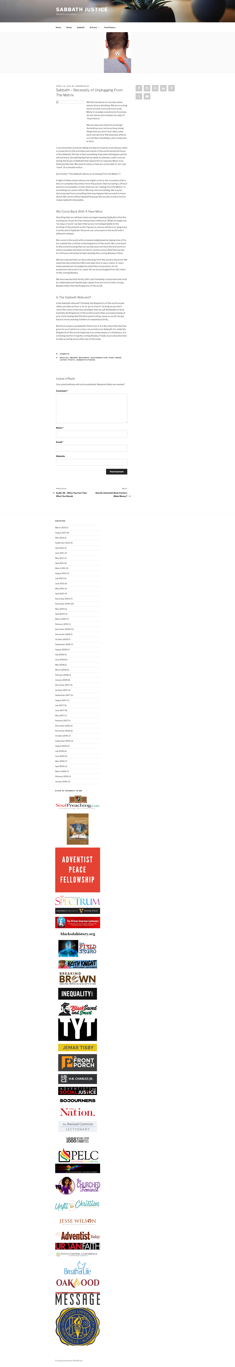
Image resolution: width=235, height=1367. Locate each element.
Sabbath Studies (85, 360)
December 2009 (62, 599)
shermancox (82, 86)
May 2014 (59, 538)
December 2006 (62, 726)
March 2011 (60, 568)
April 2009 (60, 614)
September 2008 (62, 644)
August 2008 (61, 649)
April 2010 (59, 593)
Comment (62, 391)
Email (59, 442)
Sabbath (80, 27)
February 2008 (61, 675)
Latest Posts (67, 360)
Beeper (74, 358)
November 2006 (62, 731)
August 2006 (61, 746)
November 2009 (62, 604)
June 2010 (59, 583)
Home (58, 27)
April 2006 (60, 766)
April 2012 (59, 548)
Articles (93, 27)
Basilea (64, 358)
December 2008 (62, 629)
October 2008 (61, 639)
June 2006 (60, 756)
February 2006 (61, 776)
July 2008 (59, 654)
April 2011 (59, 563)
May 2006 (59, 761)
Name (60, 428)
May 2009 (59, 609)
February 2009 (61, 624)
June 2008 (60, 659)
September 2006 (62, 741)
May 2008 (59, 665)
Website (60, 456)
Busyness (84, 358)
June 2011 (59, 553)
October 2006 (61, 736)
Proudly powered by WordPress (69, 1360)
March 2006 (60, 771)
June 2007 (60, 710)
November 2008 (62, 634)
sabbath (64, 354)
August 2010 (61, 573)
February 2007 (61, 720)
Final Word (115, 358)
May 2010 (59, 588)
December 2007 (62, 685)
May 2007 (59, 715)
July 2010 (59, 578)
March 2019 (60, 527)
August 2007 (61, 700)
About (69, 27)
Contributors (110, 27)
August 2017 (60, 533)
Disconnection (99, 358)
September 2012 (62, 543)
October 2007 (61, 690)
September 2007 (62, 695)
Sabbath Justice (82, 9)
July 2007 (59, 705)
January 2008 (61, 680)
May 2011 (59, 558)
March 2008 (60, 670)
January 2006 (61, 781)
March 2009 (60, 619)
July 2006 (59, 751)
